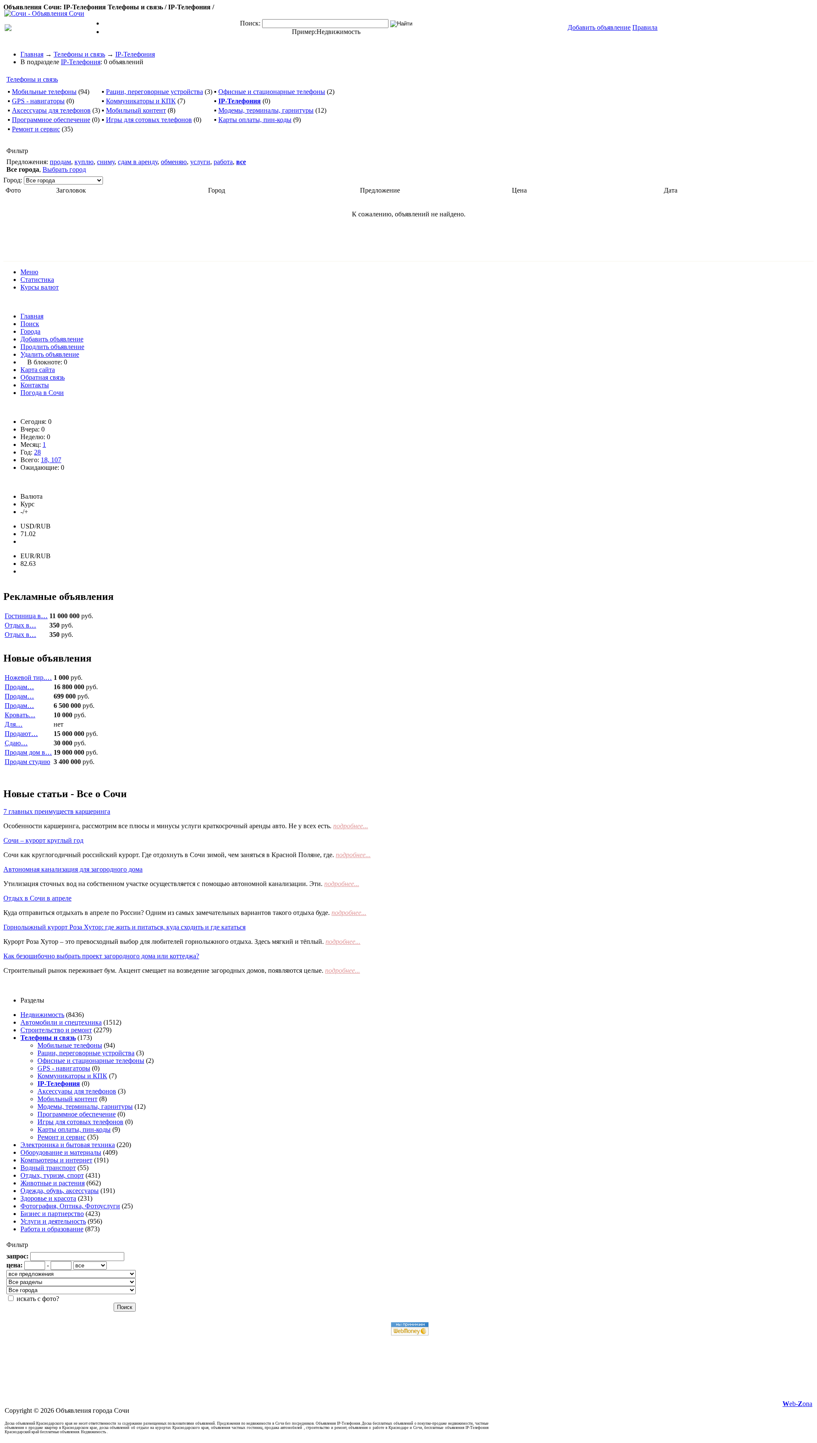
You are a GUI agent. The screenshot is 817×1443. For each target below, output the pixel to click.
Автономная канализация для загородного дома (73, 869)
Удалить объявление (49, 354)
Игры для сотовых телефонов (149, 119)
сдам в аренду (137, 161)
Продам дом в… (28, 752)
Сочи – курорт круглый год (43, 840)
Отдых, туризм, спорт (52, 1175)
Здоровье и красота (48, 1198)
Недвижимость (338, 31)
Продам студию (27, 761)
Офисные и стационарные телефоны (271, 91)
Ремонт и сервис (36, 129)
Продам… (19, 686)
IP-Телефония (135, 54)
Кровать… (20, 715)
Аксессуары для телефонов (51, 110)
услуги (200, 161)
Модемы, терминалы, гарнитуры (266, 110)
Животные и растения (52, 1183)
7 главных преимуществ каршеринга (56, 811)
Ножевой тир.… (28, 677)
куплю (84, 161)
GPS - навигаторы (38, 101)
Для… (14, 724)
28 (37, 452)
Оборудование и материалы (60, 1152)
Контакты (34, 385)
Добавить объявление (51, 339)
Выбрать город (64, 169)
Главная (31, 54)
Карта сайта (37, 369)
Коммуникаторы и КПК (141, 101)
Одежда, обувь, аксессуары (59, 1190)
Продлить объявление (52, 346)
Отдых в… (20, 625)
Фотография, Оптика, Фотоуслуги (70, 1206)
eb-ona (797, 1403)
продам (60, 161)
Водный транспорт (48, 1167)
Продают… (21, 733)
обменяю (174, 161)
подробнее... (350, 825)
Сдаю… (16, 743)
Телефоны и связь (79, 54)
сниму (105, 161)
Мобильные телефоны (44, 91)
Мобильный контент (136, 110)
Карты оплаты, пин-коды (254, 119)
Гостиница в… (26, 615)
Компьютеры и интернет (56, 1160)
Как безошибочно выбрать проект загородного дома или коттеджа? (101, 956)
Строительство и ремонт (56, 1030)
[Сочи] (44, 13)
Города (30, 331)
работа (223, 161)
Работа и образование (51, 1229)
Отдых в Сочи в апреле (37, 898)
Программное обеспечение (51, 119)
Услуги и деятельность (53, 1221)
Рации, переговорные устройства (154, 91)
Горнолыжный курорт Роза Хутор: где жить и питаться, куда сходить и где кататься (124, 927)
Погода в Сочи (42, 392)
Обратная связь (42, 377)
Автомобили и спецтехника (61, 1022)
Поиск (29, 323)
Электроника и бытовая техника (67, 1144)
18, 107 (51, 459)
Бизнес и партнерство (52, 1213)
